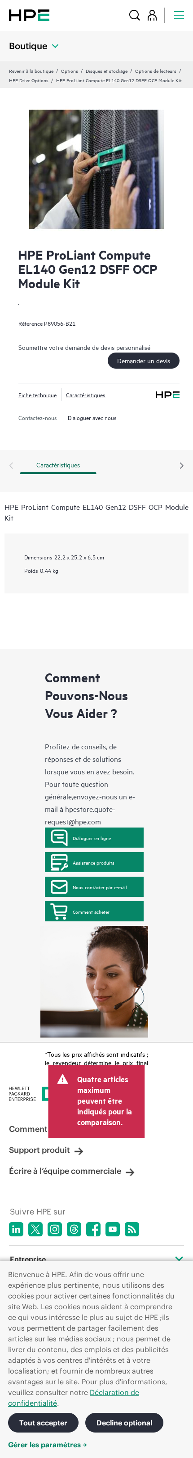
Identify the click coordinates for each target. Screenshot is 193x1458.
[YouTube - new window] (112, 1229)
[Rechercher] (134, 15)
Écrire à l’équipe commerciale (65, 1171)
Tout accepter (43, 1422)
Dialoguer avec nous (92, 417)
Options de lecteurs (155, 70)
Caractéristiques (85, 395)
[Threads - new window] (74, 1229)
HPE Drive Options (28, 80)
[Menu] (179, 15)
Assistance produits (93, 862)
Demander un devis (143, 360)
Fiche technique (37, 395)
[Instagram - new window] (55, 1229)
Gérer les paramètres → (47, 1444)
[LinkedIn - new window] (16, 1229)
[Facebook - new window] (93, 1229)
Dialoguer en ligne (92, 837)
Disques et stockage (106, 70)
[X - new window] (35, 1229)
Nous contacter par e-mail (100, 887)
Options (69, 70)
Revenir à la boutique (31, 70)
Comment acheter (91, 911)
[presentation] (182, 466)
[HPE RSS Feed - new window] (132, 1229)
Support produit (39, 1150)
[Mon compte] (152, 15)
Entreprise (28, 1259)
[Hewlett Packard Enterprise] (29, 15)
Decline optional (124, 1422)
